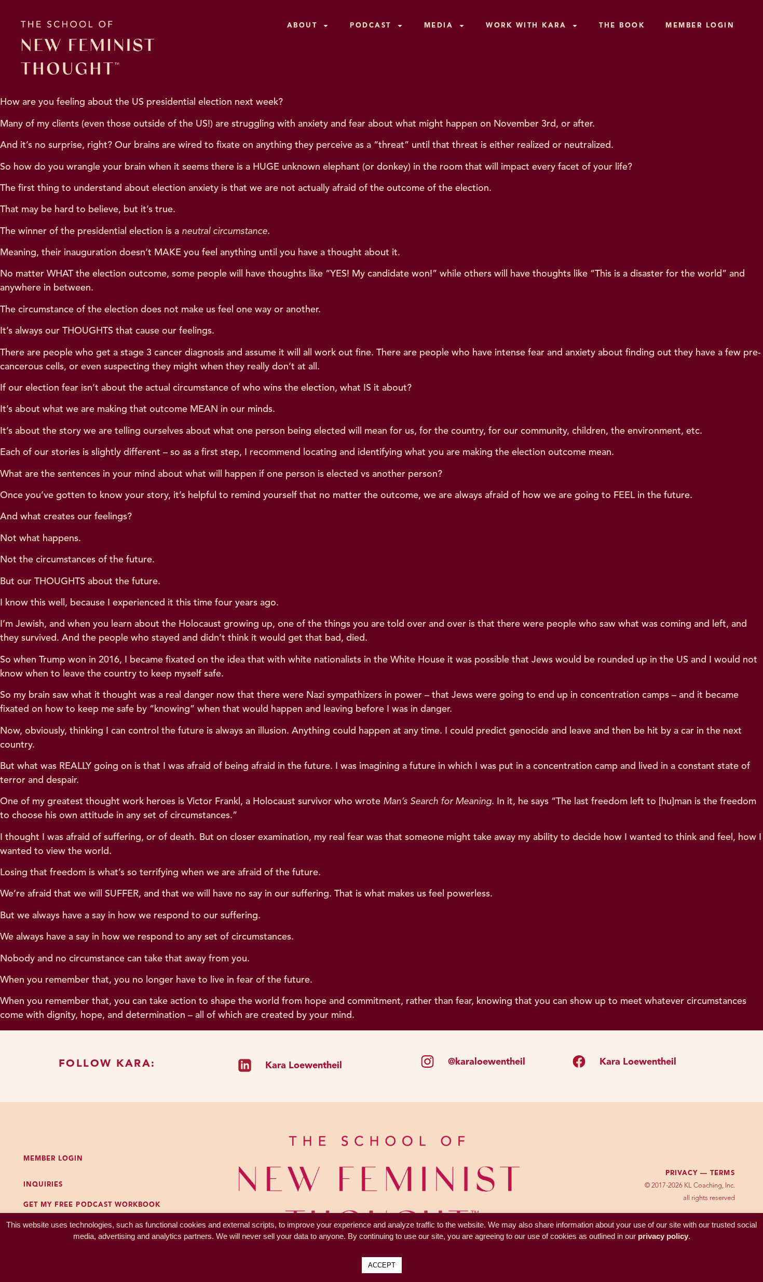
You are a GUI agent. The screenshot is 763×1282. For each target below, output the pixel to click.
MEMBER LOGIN (699, 25)
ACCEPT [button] (382, 1265)
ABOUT (302, 25)
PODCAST (370, 25)
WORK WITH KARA (526, 25)
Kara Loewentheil (303, 1065)
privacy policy (663, 1236)
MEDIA (439, 25)
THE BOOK (622, 25)
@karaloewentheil (486, 1062)
